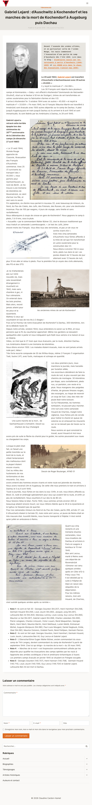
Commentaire (10, 693)
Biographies (8, 764)
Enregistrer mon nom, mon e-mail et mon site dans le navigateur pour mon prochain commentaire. (45, 729)
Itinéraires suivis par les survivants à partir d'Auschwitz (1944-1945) (63, 62)
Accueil (6, 759)
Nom (7, 723)
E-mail (37, 723)
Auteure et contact (11, 780)
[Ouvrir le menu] (87, 3)
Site (65, 723)
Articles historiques (11, 775)
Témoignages (46, 7)
